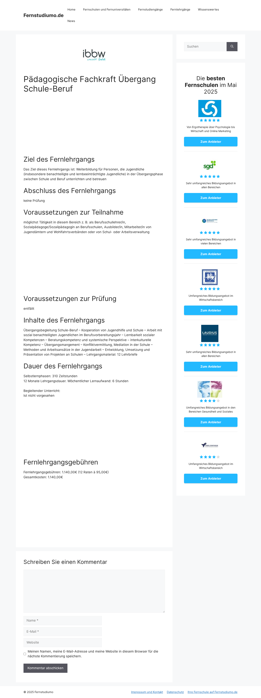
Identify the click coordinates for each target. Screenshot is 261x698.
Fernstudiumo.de (44, 15)
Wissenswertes (208, 9)
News (71, 21)
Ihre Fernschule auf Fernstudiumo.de (212, 692)
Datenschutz (175, 692)
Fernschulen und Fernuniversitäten (106, 9)
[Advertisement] (94, 127)
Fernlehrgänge (180, 9)
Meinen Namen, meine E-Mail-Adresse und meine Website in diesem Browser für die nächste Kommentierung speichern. (93, 653)
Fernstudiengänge (150, 9)
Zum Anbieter (210, 141)
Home (71, 9)
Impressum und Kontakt (147, 692)
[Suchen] (232, 46)
